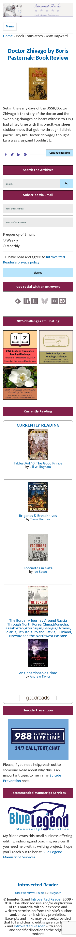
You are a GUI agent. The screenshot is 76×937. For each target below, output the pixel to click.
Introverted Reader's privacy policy (34, 260)
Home (8, 36)
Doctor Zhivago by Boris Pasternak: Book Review (38, 54)
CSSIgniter (54, 893)
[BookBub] (62, 301)
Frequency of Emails (19, 234)
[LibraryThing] (34, 301)
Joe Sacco (40, 572)
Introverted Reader (38, 885)
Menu (10, 26)
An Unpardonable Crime (38, 673)
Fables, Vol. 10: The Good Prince (38, 463)
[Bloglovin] (54, 301)
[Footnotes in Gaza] (38, 547)
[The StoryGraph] (26, 301)
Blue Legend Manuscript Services (32, 855)
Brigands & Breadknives (38, 516)
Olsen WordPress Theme (29, 893)
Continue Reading (59, 153)
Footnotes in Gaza (38, 568)
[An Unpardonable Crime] (38, 653)
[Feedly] (17, 301)
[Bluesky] (44, 301)
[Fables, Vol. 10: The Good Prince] (38, 444)
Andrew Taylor (40, 676)
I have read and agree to (34, 260)
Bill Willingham (40, 467)
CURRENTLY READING (38, 425)
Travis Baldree (40, 519)
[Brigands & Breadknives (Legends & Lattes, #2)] (38, 496)
